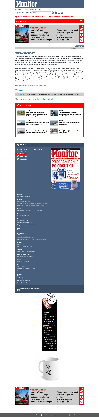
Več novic (19, 90)
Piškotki (25, 9)
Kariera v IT (20, 244)
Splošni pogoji (55, 415)
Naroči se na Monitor (26, 16)
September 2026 (21, 151)
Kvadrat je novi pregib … (23, 261)
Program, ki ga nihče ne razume (26, 225)
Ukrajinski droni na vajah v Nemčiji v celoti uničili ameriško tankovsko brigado (36, 114)
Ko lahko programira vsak (24, 222)
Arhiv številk (23, 159)
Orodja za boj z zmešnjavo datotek (26, 268)
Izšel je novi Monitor (23, 220)
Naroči (22, 94)
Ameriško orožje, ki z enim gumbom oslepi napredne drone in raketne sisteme (70, 114)
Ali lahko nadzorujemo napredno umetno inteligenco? (32, 203)
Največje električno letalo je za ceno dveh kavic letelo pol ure (37, 123)
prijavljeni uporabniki (44, 99)
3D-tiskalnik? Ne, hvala (23, 201)
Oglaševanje (33, 9)
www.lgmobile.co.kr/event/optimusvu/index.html (30, 86)
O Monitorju (18, 9)
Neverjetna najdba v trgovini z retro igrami (69, 131)
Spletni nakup (42, 16)
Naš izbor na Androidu (23, 280)
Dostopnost (65, 415)
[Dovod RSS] (61, 12)
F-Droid (19, 276)
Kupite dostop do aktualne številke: (30, 288)
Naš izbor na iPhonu (23, 282)
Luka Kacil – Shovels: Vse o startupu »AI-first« (29, 210)
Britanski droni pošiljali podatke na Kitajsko (69, 123)
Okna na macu (21, 266)
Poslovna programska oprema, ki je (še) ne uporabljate (32, 239)
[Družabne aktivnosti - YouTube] (58, 12)
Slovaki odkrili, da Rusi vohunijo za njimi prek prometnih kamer (37, 131)
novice (80, 46)
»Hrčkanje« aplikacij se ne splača (26, 235)
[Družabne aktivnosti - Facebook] (52, 12)
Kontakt (40, 9)
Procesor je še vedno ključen (25, 256)
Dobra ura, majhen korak (24, 215)
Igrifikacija (20, 278)
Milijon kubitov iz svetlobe (24, 246)
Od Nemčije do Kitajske (23, 196)
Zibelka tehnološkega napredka (26, 251)
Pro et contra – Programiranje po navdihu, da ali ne (31, 205)
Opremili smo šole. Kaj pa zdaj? (25, 237)
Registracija (19, 13)
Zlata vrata (20, 271)
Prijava (28, 13)
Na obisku (20, 230)
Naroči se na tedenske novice (63, 16)
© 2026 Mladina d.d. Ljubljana (31, 415)
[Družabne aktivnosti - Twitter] (55, 12)
